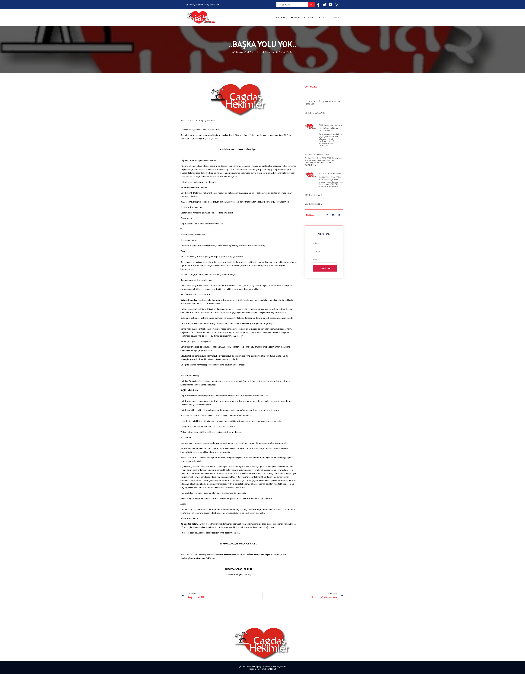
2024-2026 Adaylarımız (330, 173)
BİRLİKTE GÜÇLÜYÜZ (315, 112)
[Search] (311, 4)
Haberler (295, 17)
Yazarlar (323, 17)
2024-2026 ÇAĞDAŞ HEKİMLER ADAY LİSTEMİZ (322, 102)
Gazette (335, 17)
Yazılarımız (309, 17)
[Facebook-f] (318, 4)
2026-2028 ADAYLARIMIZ (317, 154)
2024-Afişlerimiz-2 (313, 195)
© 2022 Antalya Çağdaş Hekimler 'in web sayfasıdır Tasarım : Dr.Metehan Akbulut (262, 667)
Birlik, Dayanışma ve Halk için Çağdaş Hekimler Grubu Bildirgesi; (330, 128)
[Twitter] (324, 4)
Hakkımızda (281, 17)
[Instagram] (336, 4)
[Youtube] (330, 4)
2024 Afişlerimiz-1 (313, 203)
